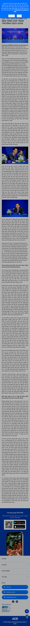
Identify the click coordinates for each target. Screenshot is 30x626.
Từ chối (19, 15)
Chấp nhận (11, 15)
